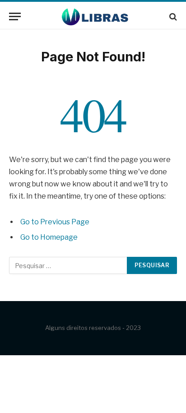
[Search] (172, 16)
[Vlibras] (93, 16)
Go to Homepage (49, 237)
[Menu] (15, 16)
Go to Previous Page (54, 222)
